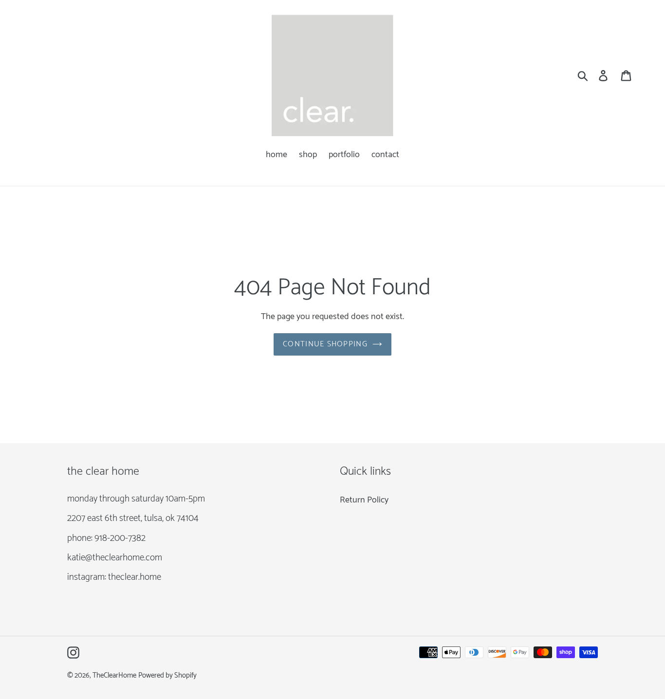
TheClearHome (114, 675)
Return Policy (364, 500)
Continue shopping (325, 344)
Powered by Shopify (167, 675)
